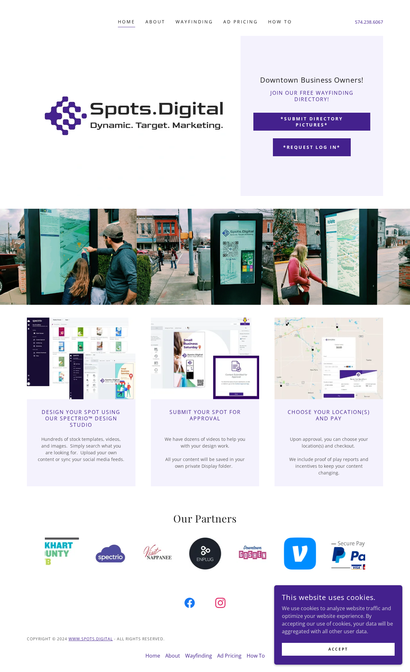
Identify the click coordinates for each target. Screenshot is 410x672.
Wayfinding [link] (194, 22)
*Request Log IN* (312, 147)
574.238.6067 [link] (369, 22)
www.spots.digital (91, 639)
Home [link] (126, 22)
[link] (189, 604)
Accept (338, 649)
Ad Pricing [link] (240, 22)
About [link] (155, 22)
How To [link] (280, 22)
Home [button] (152, 655)
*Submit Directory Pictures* (312, 122)
